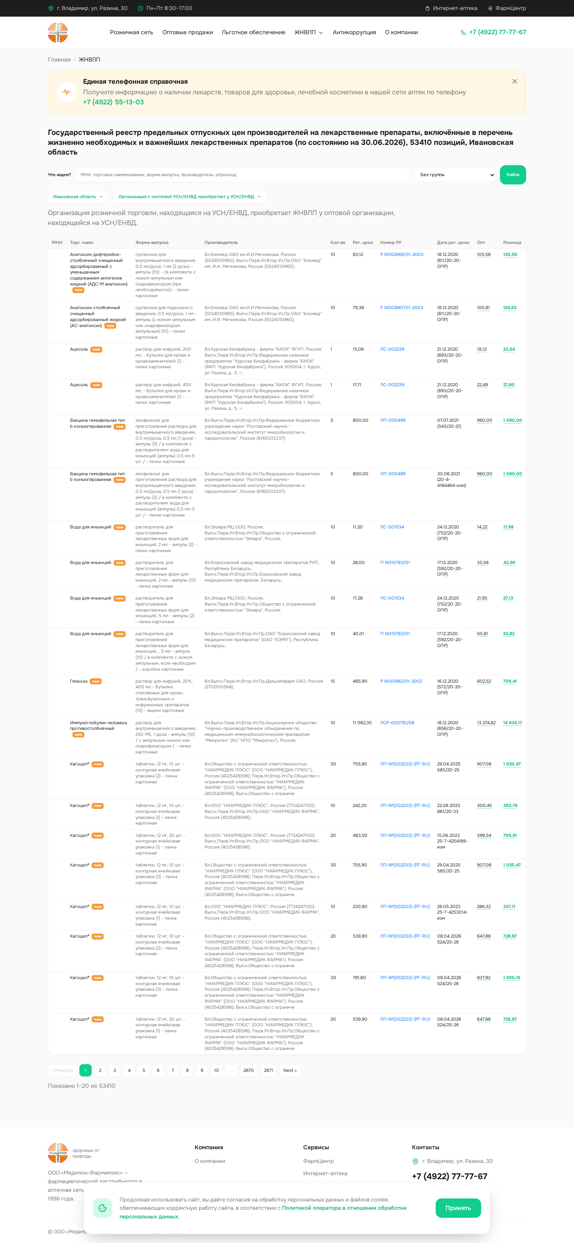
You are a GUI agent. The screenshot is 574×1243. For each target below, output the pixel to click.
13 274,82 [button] (486, 723)
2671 (268, 1070)
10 (216, 1070)
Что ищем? (59, 174)
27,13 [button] (508, 598)
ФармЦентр (511, 8)
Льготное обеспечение (253, 32)
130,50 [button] (510, 254)
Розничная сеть (131, 32)
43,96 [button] (509, 562)
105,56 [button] (484, 254)
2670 (248, 1070)
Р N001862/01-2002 (401, 681)
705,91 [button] (510, 835)
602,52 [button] (484, 681)
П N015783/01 (395, 562)
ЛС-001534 (392, 527)
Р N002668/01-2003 (402, 254)
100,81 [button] (483, 307)
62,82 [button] (509, 633)
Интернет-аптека (455, 8)
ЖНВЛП (306, 32)
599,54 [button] (484, 835)
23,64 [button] (509, 349)
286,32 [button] (484, 906)
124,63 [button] (510, 307)
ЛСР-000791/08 (397, 723)
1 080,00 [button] (512, 420)
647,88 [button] (484, 936)
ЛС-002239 (392, 349)
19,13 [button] (482, 349)
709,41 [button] (510, 681)
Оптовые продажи (187, 32)
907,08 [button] (484, 764)
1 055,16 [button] (511, 977)
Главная (59, 59)
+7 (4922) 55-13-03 (113, 102)
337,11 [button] (509, 906)
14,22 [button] (482, 527)
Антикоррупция (354, 32)
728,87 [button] (510, 936)
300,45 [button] (484, 805)
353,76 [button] (510, 805)
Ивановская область (74, 196)
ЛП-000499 (393, 420)
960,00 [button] (484, 420)
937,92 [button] (483, 977)
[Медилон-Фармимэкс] (58, 33)
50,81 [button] (482, 633)
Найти (513, 174)
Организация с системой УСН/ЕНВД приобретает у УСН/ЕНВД (186, 196)
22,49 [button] (482, 385)
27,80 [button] (509, 385)
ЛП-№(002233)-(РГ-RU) (405, 764)
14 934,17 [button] (512, 723)
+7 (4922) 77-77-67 (449, 1176)
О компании (401, 32)
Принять (458, 1208)
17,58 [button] (508, 527)
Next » (290, 1070)
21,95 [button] (482, 598)
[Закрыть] (515, 81)
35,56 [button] (483, 562)
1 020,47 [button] (512, 764)
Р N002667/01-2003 (401, 307)
